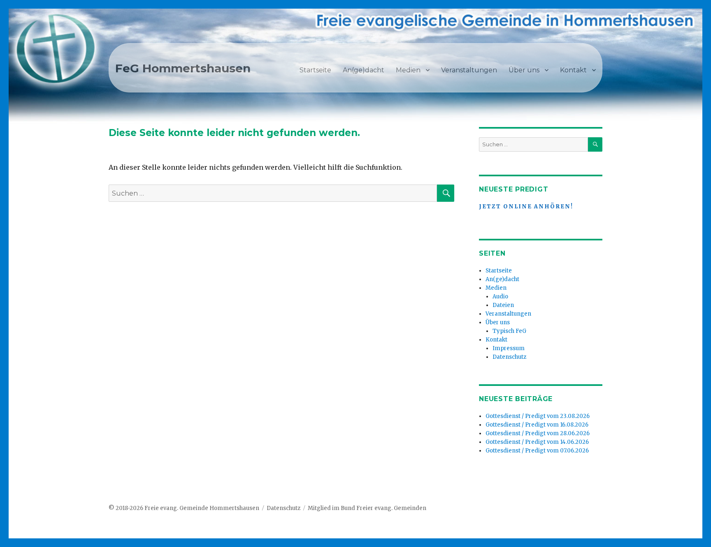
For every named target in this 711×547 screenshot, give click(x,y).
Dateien (503, 305)
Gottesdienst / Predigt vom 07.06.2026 (537, 450)
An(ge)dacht (363, 70)
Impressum (509, 348)
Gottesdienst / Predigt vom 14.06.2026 (537, 442)
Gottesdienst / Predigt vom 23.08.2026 (538, 416)
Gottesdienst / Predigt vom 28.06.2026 (538, 433)
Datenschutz (509, 356)
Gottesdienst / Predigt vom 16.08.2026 (537, 424)
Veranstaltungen (469, 70)
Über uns (524, 70)
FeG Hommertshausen (183, 68)
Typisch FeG (509, 331)
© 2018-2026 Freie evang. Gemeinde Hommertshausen (184, 508)
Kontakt (573, 70)
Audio (500, 296)
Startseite (315, 70)
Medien (408, 70)
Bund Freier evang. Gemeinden (383, 508)
